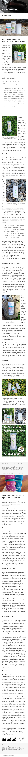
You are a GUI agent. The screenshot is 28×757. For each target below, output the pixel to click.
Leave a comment (20, 473)
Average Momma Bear (10, 9)
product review (12, 472)
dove (23, 466)
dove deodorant (5, 467)
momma (17, 469)
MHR (7, 469)
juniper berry (9, 468)
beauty (16, 464)
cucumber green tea (14, 466)
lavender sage (14, 468)
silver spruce (20, 472)
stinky (6, 473)
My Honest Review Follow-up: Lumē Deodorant (13, 496)
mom (12, 469)
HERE (21, 72)
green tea (10, 467)
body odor (14, 746)
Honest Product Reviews (20, 463)
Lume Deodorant (13, 748)
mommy (21, 469)
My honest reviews (12, 749)
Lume (19, 468)
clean (5, 466)
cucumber (8, 466)
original (15, 620)
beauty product (20, 464)
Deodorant (20, 466)
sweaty (11, 473)
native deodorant (14, 470)
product (7, 472)
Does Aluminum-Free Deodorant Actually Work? (13, 40)
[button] (7, 416)
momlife (14, 469)
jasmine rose (4, 468)
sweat (8, 473)
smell (24, 472)
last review (9, 278)
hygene (21, 467)
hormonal (14, 467)
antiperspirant (11, 464)
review (16, 472)
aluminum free (6, 464)
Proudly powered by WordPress (8, 755)
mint (9, 469)
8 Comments (16, 751)
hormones (18, 467)
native (9, 470)
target (14, 473)
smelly (3, 473)
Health (14, 463)
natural (18, 470)
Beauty (11, 463)
